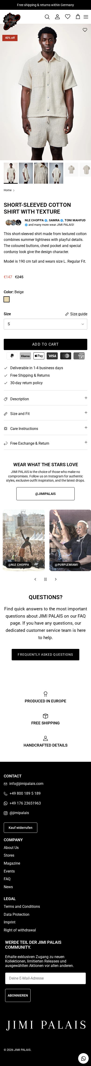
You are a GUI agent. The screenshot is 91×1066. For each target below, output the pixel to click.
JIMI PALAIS (22, 1050)
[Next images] (56, 579)
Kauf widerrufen (20, 828)
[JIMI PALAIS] (11, 21)
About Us (11, 847)
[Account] (55, 17)
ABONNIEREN (18, 995)
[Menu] (86, 17)
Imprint (9, 922)
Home (7, 190)
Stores (9, 855)
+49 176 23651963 (25, 803)
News (8, 887)
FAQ (7, 879)
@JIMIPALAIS (45, 494)
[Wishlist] (65, 17)
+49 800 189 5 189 (25, 793)
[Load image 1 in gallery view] (45, 92)
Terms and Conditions (22, 906)
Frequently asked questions (45, 654)
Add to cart (45, 344)
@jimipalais (19, 813)
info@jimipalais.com (26, 783)
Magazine (12, 863)
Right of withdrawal (20, 930)
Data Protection (16, 914)
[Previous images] (35, 579)
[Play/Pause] (45, 579)
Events (9, 871)
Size (7, 314)
